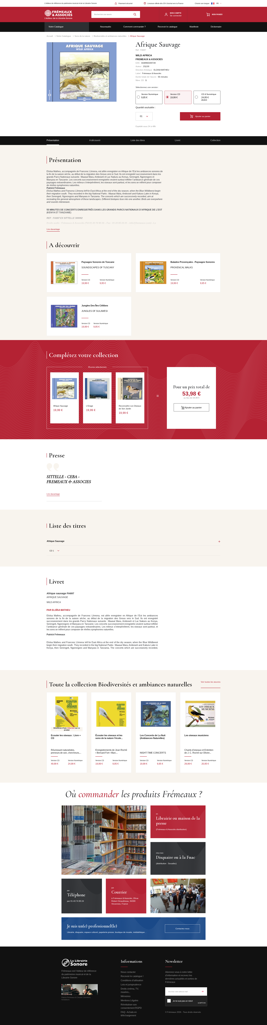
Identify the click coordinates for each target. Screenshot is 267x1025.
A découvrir (94, 140)
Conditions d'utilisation (132, 980)
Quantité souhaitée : (145, 107)
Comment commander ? (134, 26)
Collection (215, 140)
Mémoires (125, 996)
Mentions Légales (129, 1000)
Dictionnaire (216, 26)
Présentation (53, 140)
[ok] (202, 991)
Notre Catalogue (56, 26)
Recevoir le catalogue (167, 26)
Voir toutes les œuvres (210, 682)
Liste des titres (138, 140)
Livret (177, 140)
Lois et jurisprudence (131, 984)
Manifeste (194, 26)
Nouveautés (105, 26)
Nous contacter (128, 972)
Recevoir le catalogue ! (132, 976)
